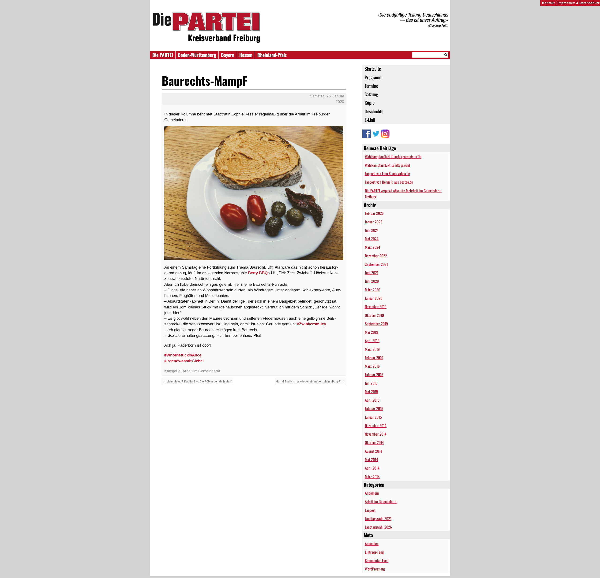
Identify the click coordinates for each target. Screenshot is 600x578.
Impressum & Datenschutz (579, 3)
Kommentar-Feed (376, 560)
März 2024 (372, 247)
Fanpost (370, 510)
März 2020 (372, 290)
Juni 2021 (371, 272)
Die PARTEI (162, 54)
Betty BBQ (258, 272)
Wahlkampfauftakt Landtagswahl (387, 165)
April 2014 (372, 468)
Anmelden (372, 543)
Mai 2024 (372, 238)
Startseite (373, 68)
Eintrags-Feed (374, 552)
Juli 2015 (371, 383)
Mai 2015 (371, 391)
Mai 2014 (371, 459)
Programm (373, 77)
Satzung (371, 94)
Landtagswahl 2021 (378, 518)
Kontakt (548, 3)
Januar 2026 (373, 222)
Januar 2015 (373, 417)
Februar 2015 (374, 408)
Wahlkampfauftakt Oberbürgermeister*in (393, 156)
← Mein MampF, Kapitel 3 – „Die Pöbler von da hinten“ (197, 381)
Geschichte (374, 111)
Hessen (245, 54)
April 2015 (372, 400)
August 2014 (373, 451)
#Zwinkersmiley (311, 324)
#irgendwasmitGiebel (184, 361)
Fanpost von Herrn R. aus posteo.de (389, 182)
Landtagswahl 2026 (378, 527)
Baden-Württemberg (197, 54)
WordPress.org (375, 569)
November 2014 (375, 434)
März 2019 (372, 349)
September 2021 (376, 264)
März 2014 (372, 476)
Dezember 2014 (375, 425)
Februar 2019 (374, 357)
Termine (371, 85)
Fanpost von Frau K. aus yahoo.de (387, 173)
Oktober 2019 (374, 315)
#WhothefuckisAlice (182, 355)
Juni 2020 (372, 281)
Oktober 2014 (374, 442)
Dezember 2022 (376, 256)
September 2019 (376, 323)
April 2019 (372, 340)
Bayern (227, 54)
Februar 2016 (374, 374)
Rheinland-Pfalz (272, 54)
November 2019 (375, 306)
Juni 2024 (372, 230)
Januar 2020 (373, 298)
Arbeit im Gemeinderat (381, 501)
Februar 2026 (374, 213)
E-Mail (370, 119)
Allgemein (372, 493)
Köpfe (370, 102)
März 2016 (372, 366)
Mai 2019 (371, 332)
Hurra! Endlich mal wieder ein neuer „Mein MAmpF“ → (310, 381)
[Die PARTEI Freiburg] (300, 28)
